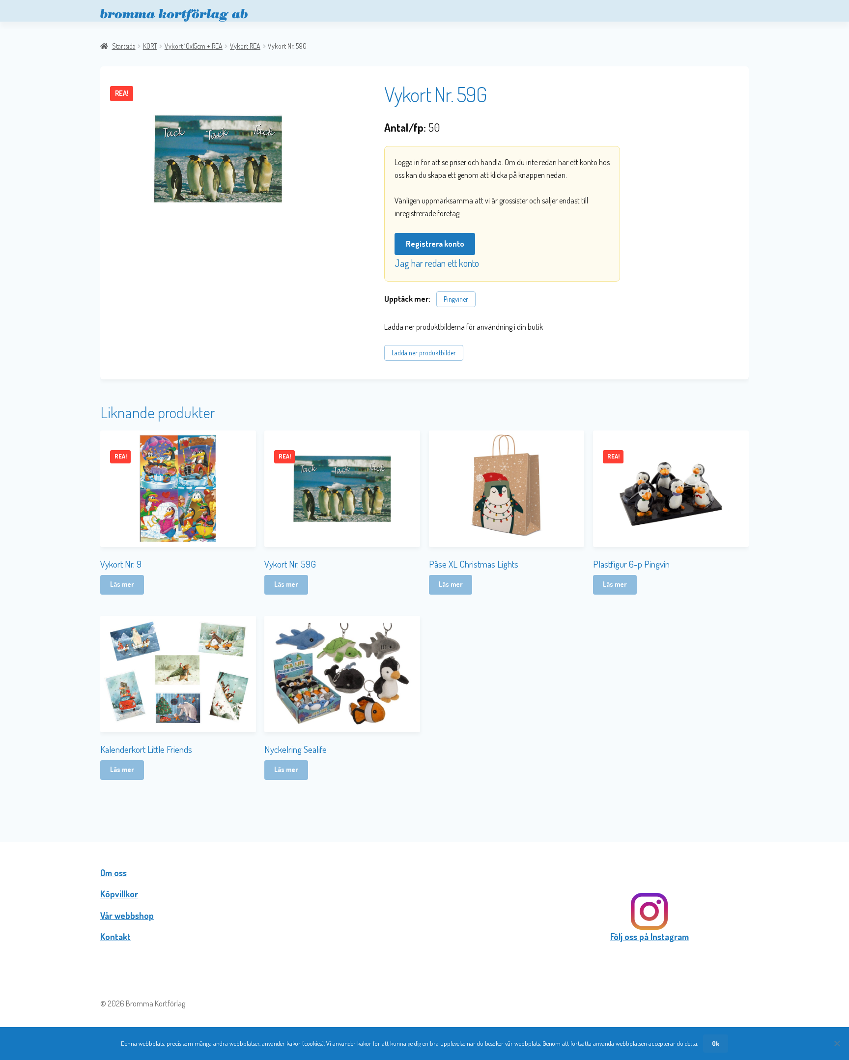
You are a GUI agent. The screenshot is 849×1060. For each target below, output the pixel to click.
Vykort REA (245, 46)
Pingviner (456, 299)
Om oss (113, 872)
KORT (150, 46)
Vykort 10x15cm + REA (194, 46)
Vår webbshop (127, 915)
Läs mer (122, 584)
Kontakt (115, 936)
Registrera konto (435, 244)
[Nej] (837, 1043)
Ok (715, 1043)
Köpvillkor (119, 893)
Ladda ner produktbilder (424, 352)
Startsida (124, 46)
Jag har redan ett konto (437, 263)
